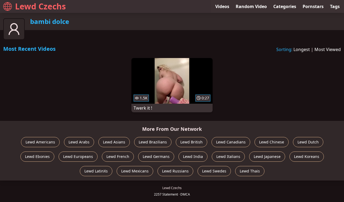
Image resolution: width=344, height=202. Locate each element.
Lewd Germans (156, 156)
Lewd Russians (175, 171)
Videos (222, 6)
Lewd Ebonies (37, 156)
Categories (284, 6)
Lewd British (191, 142)
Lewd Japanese (267, 156)
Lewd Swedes (214, 171)
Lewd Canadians (231, 142)
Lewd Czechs (40, 6)
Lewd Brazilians (153, 142)
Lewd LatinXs (96, 171)
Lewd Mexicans (135, 171)
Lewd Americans (40, 142)
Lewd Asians (114, 142)
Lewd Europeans (78, 156)
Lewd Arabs (79, 142)
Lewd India (193, 156)
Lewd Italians (228, 156)
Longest (301, 49)
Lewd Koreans (306, 156)
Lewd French (117, 156)
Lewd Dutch (308, 142)
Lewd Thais (250, 171)
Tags (335, 6)
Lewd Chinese (271, 142)
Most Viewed (327, 49)
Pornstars (313, 6)
